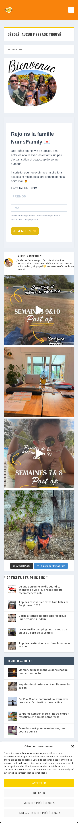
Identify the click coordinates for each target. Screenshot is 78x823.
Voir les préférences (39, 803)
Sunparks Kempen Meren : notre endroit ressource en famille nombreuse (44, 715)
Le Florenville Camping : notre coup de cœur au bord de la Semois (43, 631)
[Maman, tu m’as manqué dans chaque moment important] (12, 672)
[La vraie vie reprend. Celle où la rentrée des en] (39, 382)
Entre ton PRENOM (24, 188)
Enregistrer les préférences (39, 813)
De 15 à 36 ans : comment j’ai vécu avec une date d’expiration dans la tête (43, 700)
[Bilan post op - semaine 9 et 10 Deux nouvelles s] (39, 310)
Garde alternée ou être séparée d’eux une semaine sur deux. (42, 617)
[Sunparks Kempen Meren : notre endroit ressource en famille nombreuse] (12, 716)
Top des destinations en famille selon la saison (44, 644)
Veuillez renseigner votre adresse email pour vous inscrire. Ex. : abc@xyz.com (35, 217)
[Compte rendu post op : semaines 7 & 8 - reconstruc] (39, 453)
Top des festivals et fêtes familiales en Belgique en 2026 (44, 603)
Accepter (39, 783)
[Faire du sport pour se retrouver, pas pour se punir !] (12, 730)
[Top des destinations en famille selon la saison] (12, 686)
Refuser (39, 793)
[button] (72, 746)
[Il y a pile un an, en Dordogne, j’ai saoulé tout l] (39, 525)
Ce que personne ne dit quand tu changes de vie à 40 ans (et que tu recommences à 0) (40, 590)
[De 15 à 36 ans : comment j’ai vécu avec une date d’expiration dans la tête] (12, 701)
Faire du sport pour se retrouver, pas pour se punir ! (42, 730)
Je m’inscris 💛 (25, 231)
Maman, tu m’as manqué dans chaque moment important (43, 671)
